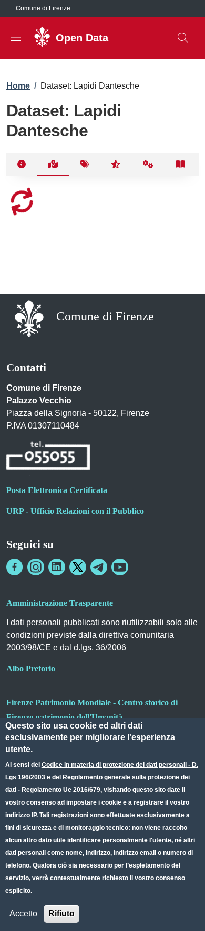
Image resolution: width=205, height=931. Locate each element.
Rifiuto (61, 913)
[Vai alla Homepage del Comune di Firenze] (29, 317)
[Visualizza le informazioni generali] (21, 164)
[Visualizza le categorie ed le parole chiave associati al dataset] (84, 164)
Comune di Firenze (43, 8)
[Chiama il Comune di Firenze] (48, 457)
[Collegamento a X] (77, 567)
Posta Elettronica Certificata (56, 490)
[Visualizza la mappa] (53, 164)
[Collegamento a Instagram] (35, 567)
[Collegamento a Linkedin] (56, 567)
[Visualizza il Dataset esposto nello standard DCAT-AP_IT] (181, 164)
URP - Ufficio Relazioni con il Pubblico (75, 511)
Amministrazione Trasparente (59, 602)
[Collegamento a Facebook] (14, 567)
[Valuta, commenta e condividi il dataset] (116, 164)
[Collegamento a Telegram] (98, 567)
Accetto (23, 913)
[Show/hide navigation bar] (15, 37)
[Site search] (183, 37)
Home (18, 85)
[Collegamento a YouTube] (119, 567)
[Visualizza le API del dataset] (148, 164)
